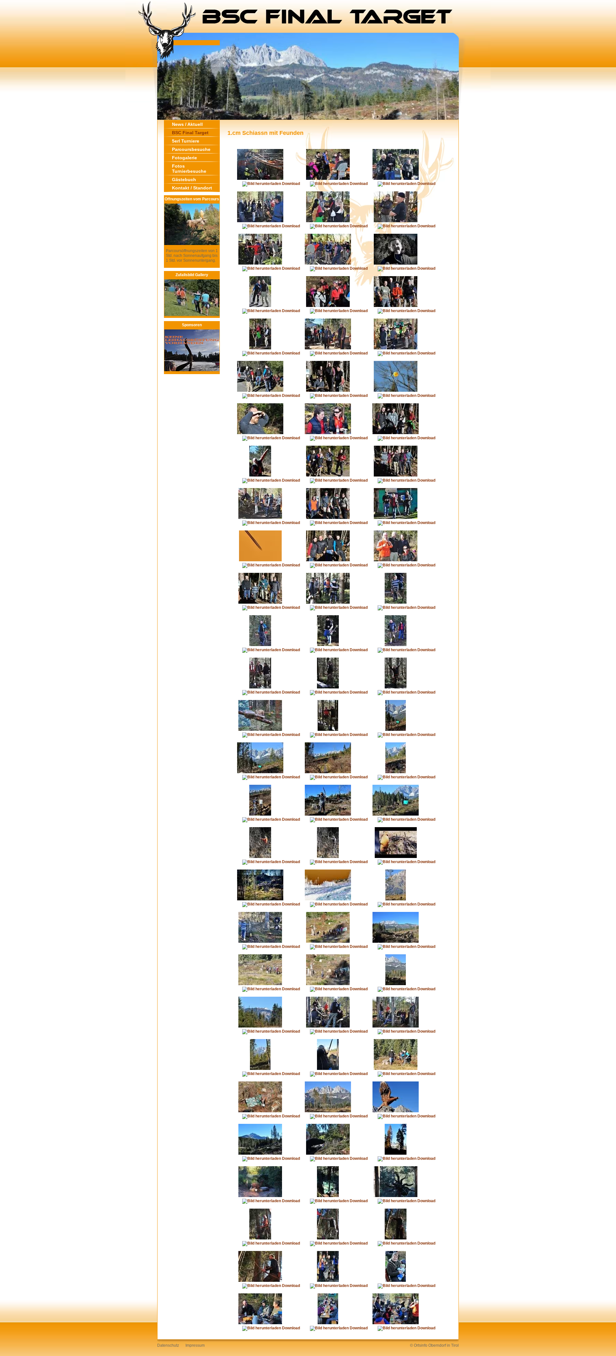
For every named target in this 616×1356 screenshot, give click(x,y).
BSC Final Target (190, 132)
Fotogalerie (184, 157)
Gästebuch (184, 179)
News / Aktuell (187, 124)
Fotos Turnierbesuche (189, 168)
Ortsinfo (420, 1345)
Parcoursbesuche (191, 149)
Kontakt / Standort (192, 187)
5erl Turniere (185, 141)
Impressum (195, 1345)
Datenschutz (168, 1345)
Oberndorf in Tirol (443, 1345)
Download (290, 183)
